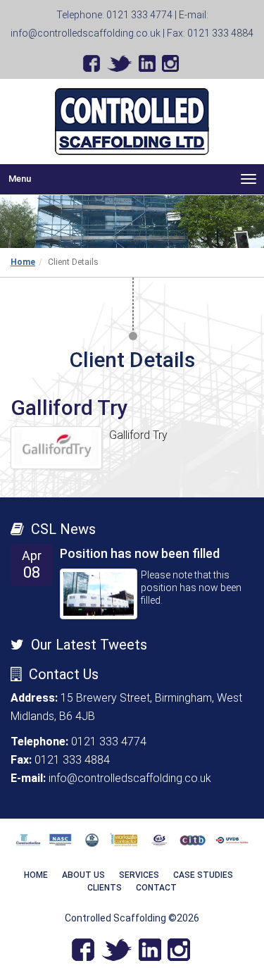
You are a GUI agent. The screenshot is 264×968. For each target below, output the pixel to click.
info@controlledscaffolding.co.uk (86, 33)
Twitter (119, 63)
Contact (156, 888)
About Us (83, 875)
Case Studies (203, 875)
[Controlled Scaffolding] (132, 121)
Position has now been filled (140, 553)
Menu (136, 179)
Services (139, 875)
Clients (104, 888)
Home (23, 262)
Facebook (91, 63)
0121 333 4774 (139, 14)
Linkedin (147, 63)
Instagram (170, 63)
